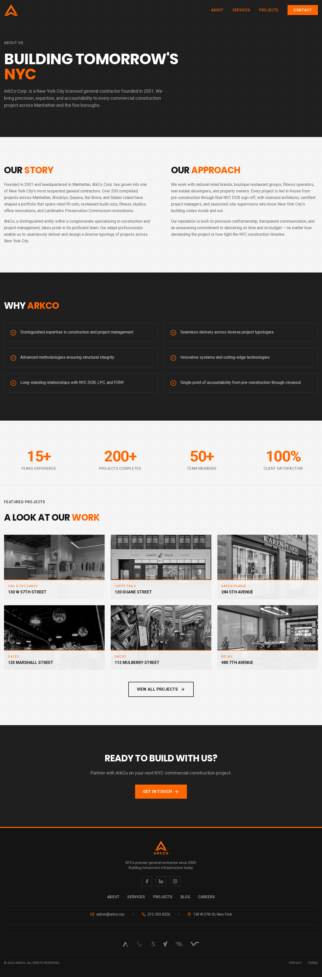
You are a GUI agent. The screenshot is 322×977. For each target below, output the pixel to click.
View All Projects (157, 689)
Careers (206, 897)
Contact (303, 10)
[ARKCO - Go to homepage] (11, 10)
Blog (185, 897)
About (217, 10)
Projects (268, 10)
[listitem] (147, 881)
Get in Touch (157, 791)
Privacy (295, 963)
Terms (313, 963)
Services (241, 10)
